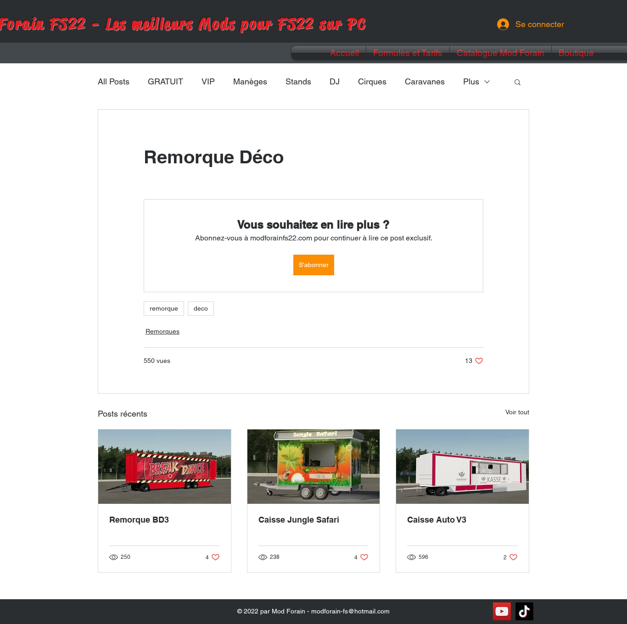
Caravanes (425, 81)
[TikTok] (524, 611)
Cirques (372, 81)
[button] (517, 81)
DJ (335, 81)
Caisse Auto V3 (436, 519)
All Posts (113, 81)
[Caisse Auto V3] (462, 466)
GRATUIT (165, 81)
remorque (164, 308)
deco (201, 308)
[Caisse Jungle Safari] (313, 466)
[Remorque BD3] (164, 466)
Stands (298, 81)
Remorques (162, 331)
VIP (208, 81)
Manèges (250, 81)
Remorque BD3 (139, 519)
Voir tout (517, 412)
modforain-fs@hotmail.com (350, 611)
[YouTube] (502, 611)
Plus (471, 81)
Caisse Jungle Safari (298, 519)
